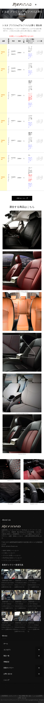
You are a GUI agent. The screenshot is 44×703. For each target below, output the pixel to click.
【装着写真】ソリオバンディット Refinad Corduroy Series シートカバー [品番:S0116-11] (34, 627)
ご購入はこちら (20, 198)
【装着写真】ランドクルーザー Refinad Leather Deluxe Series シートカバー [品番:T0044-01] (34, 606)
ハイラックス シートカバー (11, 560)
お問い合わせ (22, 698)
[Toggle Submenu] (38, 650)
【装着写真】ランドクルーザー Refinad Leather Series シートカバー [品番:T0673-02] (8, 606)
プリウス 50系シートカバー (12, 555)
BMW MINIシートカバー (11, 550)
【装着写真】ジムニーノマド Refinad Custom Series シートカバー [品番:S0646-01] (21, 606)
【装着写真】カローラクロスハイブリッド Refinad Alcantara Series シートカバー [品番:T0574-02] (21, 627)
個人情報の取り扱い (25, 696)
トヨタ (5, 11)
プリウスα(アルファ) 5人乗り (26, 11)
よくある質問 (37, 696)
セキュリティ (13, 696)
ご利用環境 (4, 696)
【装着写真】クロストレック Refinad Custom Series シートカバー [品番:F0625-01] (34, 585)
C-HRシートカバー (9, 553)
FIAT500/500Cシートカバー (12, 558)
